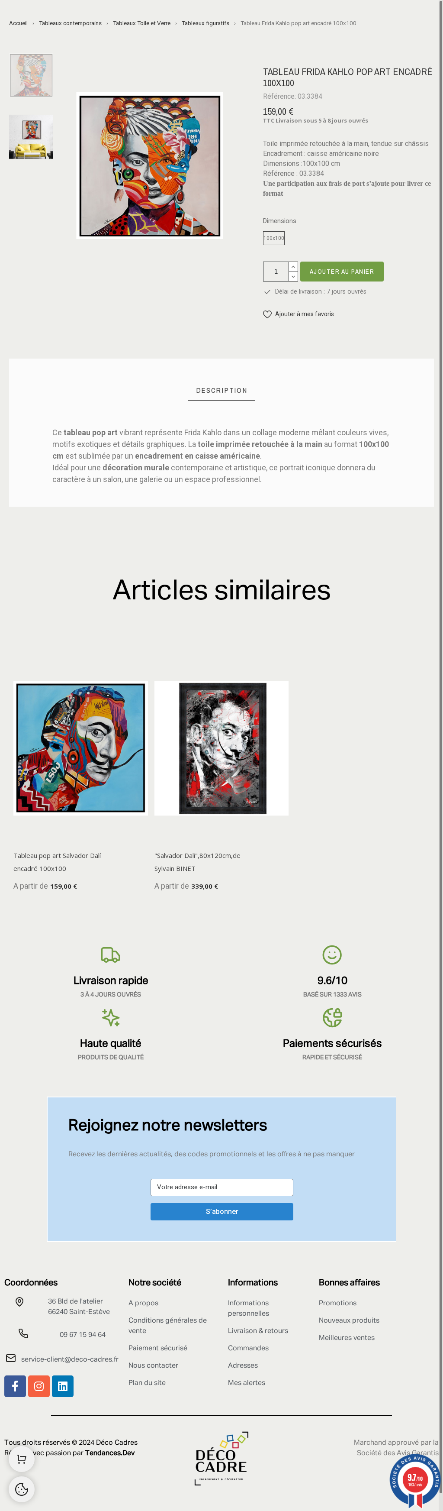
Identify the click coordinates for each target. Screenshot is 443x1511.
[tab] (221, 390)
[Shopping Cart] (22, 1459)
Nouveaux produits (349, 1320)
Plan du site (147, 1383)
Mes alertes (246, 1383)
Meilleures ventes (347, 1338)
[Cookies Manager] (22, 1489)
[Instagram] (39, 1386)
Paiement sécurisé (157, 1348)
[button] (298, 314)
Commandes (248, 1348)
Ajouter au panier (342, 271)
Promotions (337, 1303)
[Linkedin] (63, 1386)
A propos (143, 1303)
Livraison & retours (258, 1331)
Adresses (243, 1365)
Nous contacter (153, 1365)
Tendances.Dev (110, 1453)
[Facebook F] (15, 1386)
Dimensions (279, 221)
